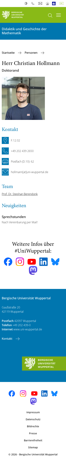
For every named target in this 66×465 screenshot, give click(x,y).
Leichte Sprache (54, 3)
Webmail (41, 3)
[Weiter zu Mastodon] (33, 270)
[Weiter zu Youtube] (31, 262)
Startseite (8, 53)
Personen (31, 53)
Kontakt (7, 339)
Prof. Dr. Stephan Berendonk (20, 194)
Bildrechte (33, 426)
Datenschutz (33, 419)
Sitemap (33, 447)
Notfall (47, 3)
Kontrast (26, 3)
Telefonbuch (34, 3)
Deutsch (62, 3)
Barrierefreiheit (33, 440)
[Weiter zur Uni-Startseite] (16, 15)
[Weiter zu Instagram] (20, 262)
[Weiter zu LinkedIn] (43, 262)
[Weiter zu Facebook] (8, 262)
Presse (33, 433)
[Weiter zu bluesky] (55, 261)
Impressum (33, 412)
